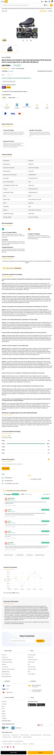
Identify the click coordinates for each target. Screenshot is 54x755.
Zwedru (4, 716)
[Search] (51, 5)
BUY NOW (40, 752)
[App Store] (32, 705)
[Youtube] (8, 747)
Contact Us (5, 657)
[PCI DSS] (5, 728)
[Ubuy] (6, 1)
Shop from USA (6, 735)
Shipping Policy (5, 671)
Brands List (30, 657)
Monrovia (4, 701)
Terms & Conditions (7, 744)
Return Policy (31, 662)
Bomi (3, 708)
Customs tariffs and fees (8, 669)
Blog (29, 671)
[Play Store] (41, 705)
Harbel (3, 711)
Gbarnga (4, 704)
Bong (3, 706)
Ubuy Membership (6, 676)
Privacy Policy (17, 744)
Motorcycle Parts (18, 8)
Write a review (6, 468)
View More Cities (6, 720)
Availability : (5, 71)
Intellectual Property (7, 662)
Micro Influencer (6, 674)
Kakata (3, 713)
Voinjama (4, 718)
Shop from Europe (27, 737)
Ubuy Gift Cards (32, 669)
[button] (43, 1)
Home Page (4, 8)
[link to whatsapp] (23, 40)
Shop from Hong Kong (36, 735)
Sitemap (4, 664)
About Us (4, 655)
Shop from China (7, 737)
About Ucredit (31, 667)
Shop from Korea (47, 735)
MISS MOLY (4, 11)
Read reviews (46, 494)
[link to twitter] (31, 40)
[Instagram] (5, 747)
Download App (32, 655)
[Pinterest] (14, 747)
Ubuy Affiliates (31, 674)
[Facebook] (3, 747)
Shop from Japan (24, 735)
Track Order (5, 667)
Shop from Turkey (17, 737)
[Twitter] (11, 747)
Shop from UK (15, 735)
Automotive (10, 8)
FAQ (29, 664)
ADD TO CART (13, 752)
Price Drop (17, 65)
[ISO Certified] (15, 728)
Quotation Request (7, 659)
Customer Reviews (32, 659)
